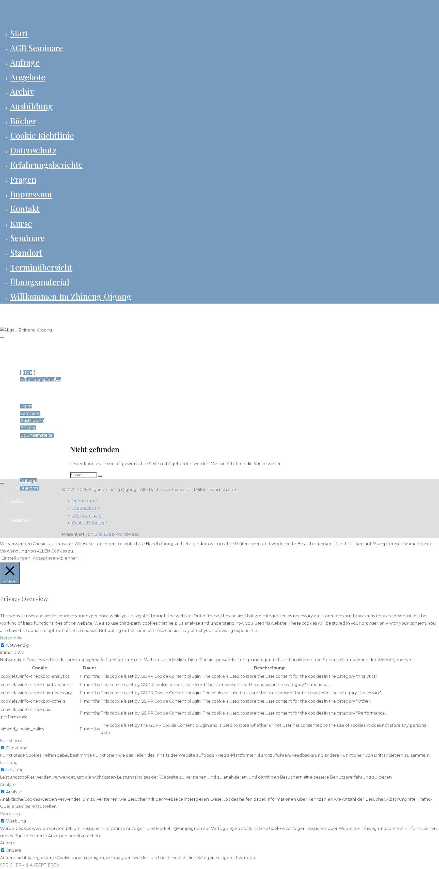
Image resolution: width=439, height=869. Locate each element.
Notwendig (17, 645)
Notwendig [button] (11, 638)
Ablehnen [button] (68, 558)
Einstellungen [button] (15, 558)
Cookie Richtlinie (89, 522)
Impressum (83, 501)
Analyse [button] (8, 784)
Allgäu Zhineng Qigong (26, 312)
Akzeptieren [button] (45, 558)
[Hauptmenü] (2, 337)
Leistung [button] (9, 762)
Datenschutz (85, 508)
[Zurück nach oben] (2, 483)
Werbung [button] (10, 813)
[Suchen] (100, 476)
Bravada (102, 534)
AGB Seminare (87, 515)
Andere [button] (7, 843)
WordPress (127, 534)
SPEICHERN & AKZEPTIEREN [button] (30, 865)
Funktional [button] (11, 740)
